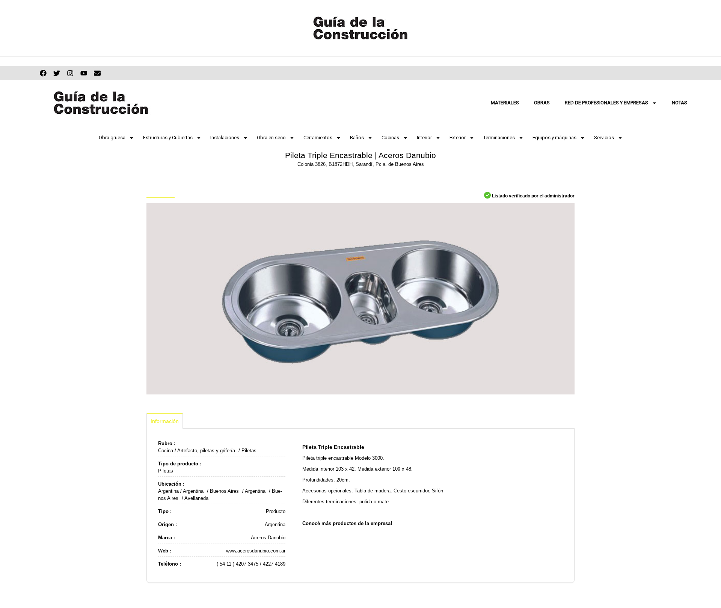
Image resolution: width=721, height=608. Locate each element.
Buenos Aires (224, 491)
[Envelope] (97, 73)
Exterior (457, 137)
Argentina (168, 491)
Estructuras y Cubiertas (168, 137)
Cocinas (390, 137)
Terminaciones (499, 137)
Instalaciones (224, 137)
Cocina (165, 450)
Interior (424, 137)
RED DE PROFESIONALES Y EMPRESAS (606, 102)
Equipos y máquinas (554, 137)
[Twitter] (56, 73)
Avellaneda (196, 498)
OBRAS (542, 102)
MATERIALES (505, 102)
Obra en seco (271, 137)
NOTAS (679, 102)
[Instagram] (70, 73)
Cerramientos (317, 137)
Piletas (248, 450)
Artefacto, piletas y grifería (206, 450)
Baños (357, 137)
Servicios (604, 137)
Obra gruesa (112, 137)
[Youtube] (84, 73)
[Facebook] (43, 73)
